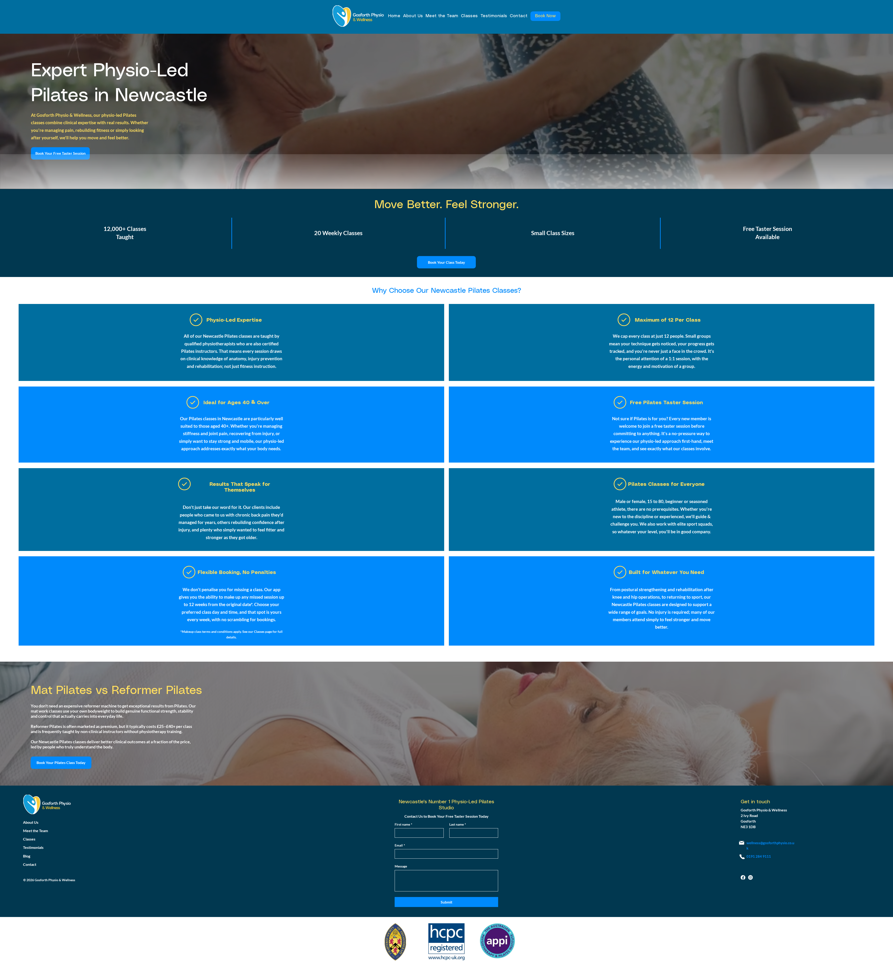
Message (401, 866)
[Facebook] (743, 877)
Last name (457, 824)
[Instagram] (750, 877)
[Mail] (741, 842)
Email (400, 845)
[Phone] (742, 856)
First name (403, 824)
